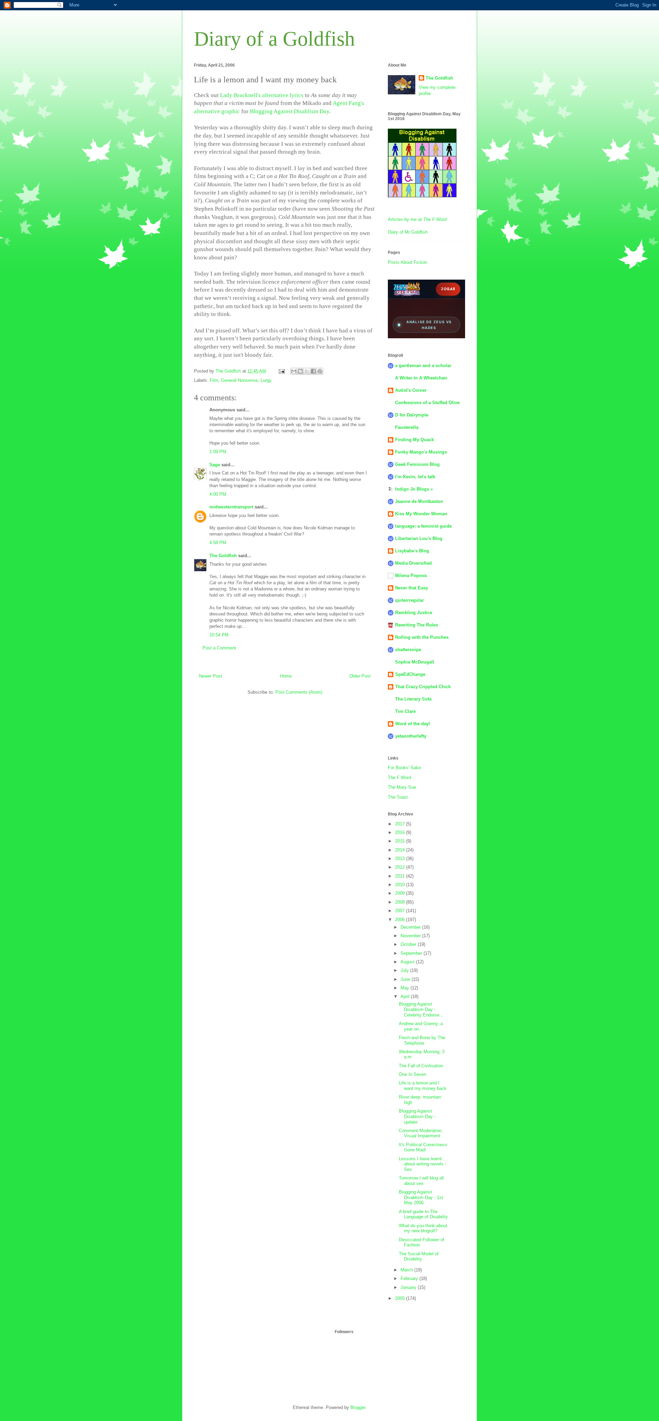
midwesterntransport (231, 506)
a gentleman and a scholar (423, 365)
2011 (400, 876)
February (410, 1278)
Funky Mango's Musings (421, 452)
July (405, 970)
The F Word (399, 777)
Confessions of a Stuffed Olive (427, 402)
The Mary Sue (402, 787)
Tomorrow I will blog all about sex (421, 1180)
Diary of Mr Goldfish (408, 232)
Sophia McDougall (414, 662)
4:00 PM (217, 494)
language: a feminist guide (423, 526)
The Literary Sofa (413, 699)
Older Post (360, 676)
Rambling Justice (413, 612)
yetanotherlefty (410, 736)
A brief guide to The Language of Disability (423, 1214)
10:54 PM (219, 634)
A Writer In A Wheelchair (421, 377)
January (409, 1287)
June (406, 979)
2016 (400, 832)
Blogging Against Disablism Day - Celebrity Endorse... (421, 1009)
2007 (400, 910)
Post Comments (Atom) (298, 692)
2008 (400, 902)
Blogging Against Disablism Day (289, 111)
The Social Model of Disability (419, 1256)
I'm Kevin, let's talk (415, 476)
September (412, 953)
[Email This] (293, 371)
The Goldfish (223, 555)
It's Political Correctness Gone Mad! (423, 1147)
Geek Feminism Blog (417, 464)
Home (286, 676)
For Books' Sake (404, 767)
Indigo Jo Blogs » (414, 489)
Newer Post (210, 676)
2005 (400, 1298)
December (411, 927)
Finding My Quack (414, 439)
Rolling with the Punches (422, 637)
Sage (214, 464)
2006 (400, 919)
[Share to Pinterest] (319, 371)
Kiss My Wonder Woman (421, 513)
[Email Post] (281, 371)
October (409, 944)
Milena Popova (411, 575)
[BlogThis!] (300, 371)
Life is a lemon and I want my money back (423, 1085)
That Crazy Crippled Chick (423, 686)
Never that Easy (411, 587)
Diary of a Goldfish (274, 38)
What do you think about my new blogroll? (423, 1228)
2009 (400, 893)
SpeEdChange (410, 674)
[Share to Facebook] (313, 371)
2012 (400, 867)
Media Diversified (413, 563)
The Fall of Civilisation (421, 1065)
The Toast (398, 797)
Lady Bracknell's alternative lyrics (261, 95)
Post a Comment (219, 647)
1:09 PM (217, 451)
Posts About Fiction (407, 262)
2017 (400, 823)
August (408, 961)
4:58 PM (217, 542)
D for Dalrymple (411, 415)
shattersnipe (408, 649)
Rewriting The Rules (416, 624)
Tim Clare (405, 711)
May (406, 987)
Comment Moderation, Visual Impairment (421, 1133)
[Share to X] (306, 371)
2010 (400, 884)
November (411, 935)
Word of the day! (412, 723)
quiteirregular (409, 600)
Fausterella (406, 427)
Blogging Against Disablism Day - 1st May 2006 (421, 1197)
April (406, 996)
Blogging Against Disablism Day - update (417, 1116)
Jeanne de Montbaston (419, 501)
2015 (400, 841)
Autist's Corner (411, 390)
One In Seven (412, 1074)
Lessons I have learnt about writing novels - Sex (422, 1164)
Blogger (357, 1407)
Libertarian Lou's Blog (418, 538)
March (407, 1269)
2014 (400, 850)
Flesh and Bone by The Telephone (422, 1040)
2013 (400, 858)
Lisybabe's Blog (412, 550)
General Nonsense (239, 380)
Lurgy (266, 380)
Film (214, 380)
